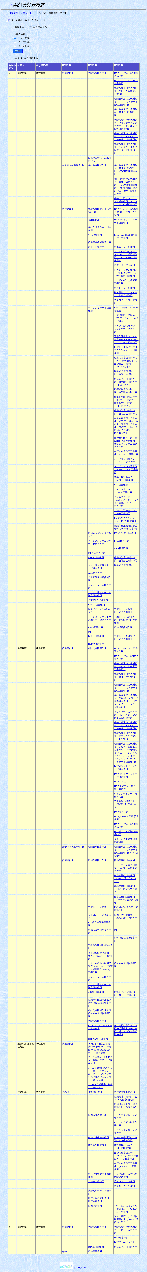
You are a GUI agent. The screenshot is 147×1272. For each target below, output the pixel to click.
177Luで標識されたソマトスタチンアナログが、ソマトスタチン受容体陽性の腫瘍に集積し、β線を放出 (100, 1074)
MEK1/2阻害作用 (96, 553)
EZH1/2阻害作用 (96, 604)
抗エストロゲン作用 (124, 247)
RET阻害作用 (121, 484)
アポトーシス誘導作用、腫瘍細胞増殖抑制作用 (125, 620)
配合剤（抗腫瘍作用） (73, 165)
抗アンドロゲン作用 (124, 265)
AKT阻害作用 (95, 573)
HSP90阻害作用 (96, 644)
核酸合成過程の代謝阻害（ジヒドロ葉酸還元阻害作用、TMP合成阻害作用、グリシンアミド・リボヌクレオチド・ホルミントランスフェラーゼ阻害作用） (125, 752)
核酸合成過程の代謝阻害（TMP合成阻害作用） (125, 112)
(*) (89, 632)
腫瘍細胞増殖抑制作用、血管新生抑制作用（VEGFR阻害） (125, 382)
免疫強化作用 (95, 1092)
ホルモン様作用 (96, 247)
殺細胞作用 (94, 219)
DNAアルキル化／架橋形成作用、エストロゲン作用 (126, 212)
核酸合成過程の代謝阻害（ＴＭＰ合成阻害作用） (125, 1230)
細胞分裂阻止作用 (97, 860)
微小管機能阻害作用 (124, 860)
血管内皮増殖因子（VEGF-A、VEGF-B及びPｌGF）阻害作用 (126, 1155)
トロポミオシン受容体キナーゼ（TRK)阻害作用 (126, 469)
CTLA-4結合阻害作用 (99, 1039)
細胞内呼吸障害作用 (98, 1137)
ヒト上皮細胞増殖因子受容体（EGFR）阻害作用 (100, 956)
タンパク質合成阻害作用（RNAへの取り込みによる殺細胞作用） (126, 715)
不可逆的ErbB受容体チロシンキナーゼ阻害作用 (125, 329)
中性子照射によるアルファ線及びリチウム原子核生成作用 (125, 1209)
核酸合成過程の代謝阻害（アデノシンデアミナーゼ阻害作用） (125, 736)
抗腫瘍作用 (68, 73)
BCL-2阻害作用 (96, 636)
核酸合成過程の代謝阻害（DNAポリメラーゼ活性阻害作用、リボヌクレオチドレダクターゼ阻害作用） (126, 701)
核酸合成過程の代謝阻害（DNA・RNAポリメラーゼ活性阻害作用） (126, 136)
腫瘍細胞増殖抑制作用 (125, 565)
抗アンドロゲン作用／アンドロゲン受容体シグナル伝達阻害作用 (125, 273)
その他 (65, 1092)
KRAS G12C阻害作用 (125, 533)
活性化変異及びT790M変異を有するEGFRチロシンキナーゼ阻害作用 (126, 339)
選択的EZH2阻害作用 (99, 600)
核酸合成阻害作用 (97, 73)
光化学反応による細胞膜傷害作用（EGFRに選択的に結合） (126, 1219)
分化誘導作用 (95, 235)
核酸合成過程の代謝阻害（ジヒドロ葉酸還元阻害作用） (125, 91)
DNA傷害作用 (121, 812)
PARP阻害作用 (95, 627)
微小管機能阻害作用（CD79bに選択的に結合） (125, 889)
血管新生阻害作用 (97, 1145)
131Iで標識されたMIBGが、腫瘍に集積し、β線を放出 (100, 1060)
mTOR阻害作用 (96, 557)
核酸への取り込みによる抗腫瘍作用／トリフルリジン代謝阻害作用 (125, 201)
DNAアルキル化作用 (124, 1242)
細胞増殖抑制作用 (123, 627)
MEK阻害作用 (121, 548)
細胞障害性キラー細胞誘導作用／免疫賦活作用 (125, 1107)
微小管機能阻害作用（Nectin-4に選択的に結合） (126, 899)
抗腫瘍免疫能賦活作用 (99, 242)
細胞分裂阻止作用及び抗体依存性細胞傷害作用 (99, 1002)
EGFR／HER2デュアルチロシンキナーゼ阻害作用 (126, 350)
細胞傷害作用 (95, 1206)
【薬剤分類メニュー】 (20, 13)
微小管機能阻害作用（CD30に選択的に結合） (125, 878)
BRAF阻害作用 (121, 541)
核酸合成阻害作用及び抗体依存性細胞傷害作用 (99, 1013)
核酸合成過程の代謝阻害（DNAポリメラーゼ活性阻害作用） (126, 101)
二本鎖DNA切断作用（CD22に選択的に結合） (125, 804)
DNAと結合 (120, 781)
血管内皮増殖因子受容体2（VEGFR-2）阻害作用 (125, 1166)
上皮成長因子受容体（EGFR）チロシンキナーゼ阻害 (126, 318)
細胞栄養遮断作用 (97, 1115)
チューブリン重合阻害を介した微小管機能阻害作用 (125, 868)
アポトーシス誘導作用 (99, 907)
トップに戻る (80, 1268)
